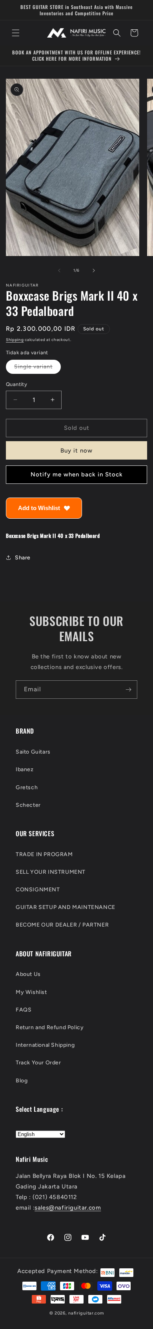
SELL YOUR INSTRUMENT (51, 872)
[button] (15, 32)
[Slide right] (93, 270)
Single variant (37, 368)
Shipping (15, 339)
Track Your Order (38, 1062)
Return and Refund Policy (50, 1027)
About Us (28, 974)
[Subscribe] (128, 689)
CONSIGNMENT (38, 889)
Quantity (16, 384)
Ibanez (25, 769)
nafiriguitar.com (86, 1313)
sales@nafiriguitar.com (68, 1207)
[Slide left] (59, 270)
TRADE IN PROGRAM (44, 854)
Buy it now (76, 450)
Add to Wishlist (39, 508)
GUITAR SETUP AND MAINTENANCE (65, 907)
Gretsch (27, 787)
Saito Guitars (33, 751)
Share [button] (23, 557)
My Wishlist (31, 992)
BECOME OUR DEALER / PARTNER (62, 924)
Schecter (28, 805)
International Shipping (45, 1045)
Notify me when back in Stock (77, 474)
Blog (21, 1080)
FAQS (23, 1009)
